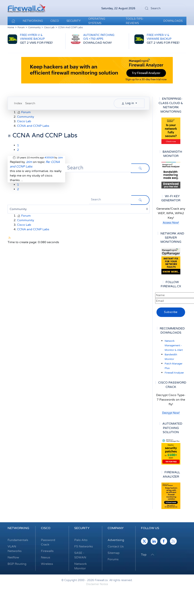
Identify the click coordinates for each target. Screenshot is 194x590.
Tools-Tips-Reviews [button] (135, 21)
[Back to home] (26, 8)
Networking (18, 528)
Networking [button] (33, 21)
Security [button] (73, 21)
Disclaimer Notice (97, 584)
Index (18, 103)
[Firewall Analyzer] (170, 496)
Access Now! (171, 222)
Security (81, 528)
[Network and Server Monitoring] (170, 261)
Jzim (60, 157)
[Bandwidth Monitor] (170, 175)
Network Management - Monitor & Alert (174, 345)
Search (30, 103)
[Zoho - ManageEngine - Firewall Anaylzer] (97, 70)
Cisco (45, 528)
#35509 (49, 157)
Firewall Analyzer (174, 372)
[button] (152, 554)
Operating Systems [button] (96, 21)
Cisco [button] (54, 21)
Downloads (173, 21)
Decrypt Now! (171, 413)
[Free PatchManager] (170, 451)
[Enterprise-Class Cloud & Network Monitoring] (170, 131)
